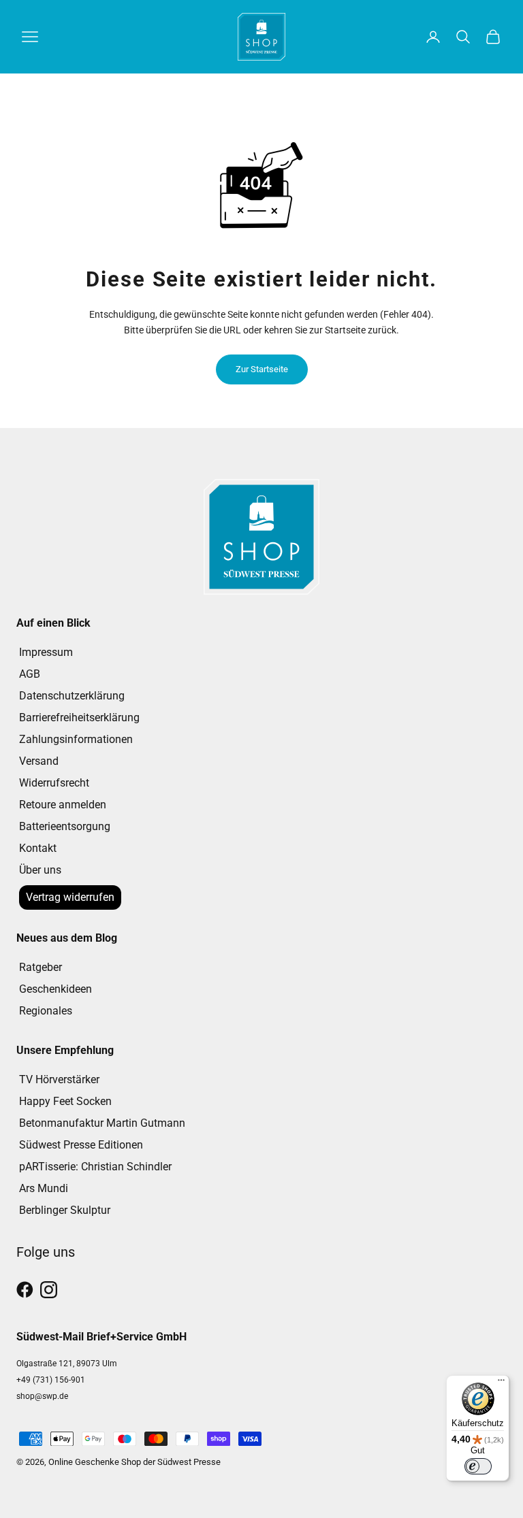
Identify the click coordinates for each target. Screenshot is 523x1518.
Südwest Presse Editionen (81, 1144)
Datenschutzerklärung (72, 695)
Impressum (46, 652)
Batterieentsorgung (64, 826)
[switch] (478, 1466)
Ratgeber (40, 967)
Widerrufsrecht (54, 782)
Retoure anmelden (62, 804)
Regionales (45, 1010)
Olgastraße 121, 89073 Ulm (66, 1363)
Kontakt (38, 848)
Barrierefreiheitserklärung (79, 717)
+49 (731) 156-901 (50, 1380)
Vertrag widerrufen (70, 897)
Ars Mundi (43, 1188)
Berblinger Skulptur (64, 1210)
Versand (39, 761)
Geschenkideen (55, 989)
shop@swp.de (42, 1396)
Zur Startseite (262, 369)
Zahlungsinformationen (76, 739)
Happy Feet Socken (65, 1101)
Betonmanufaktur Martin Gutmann (102, 1123)
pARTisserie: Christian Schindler (95, 1166)
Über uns (40, 869)
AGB (29, 673)
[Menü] (501, 1383)
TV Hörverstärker (59, 1079)
